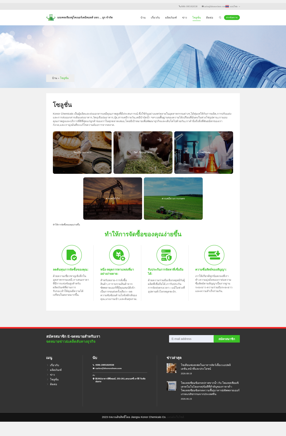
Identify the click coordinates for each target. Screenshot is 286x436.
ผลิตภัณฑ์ (171, 17)
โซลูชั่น (196, 17)
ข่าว (184, 17)
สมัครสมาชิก (227, 339)
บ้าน (143, 17)
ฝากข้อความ (232, 17)
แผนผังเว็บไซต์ (175, 417)
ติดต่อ (209, 17)
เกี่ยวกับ (155, 17)
